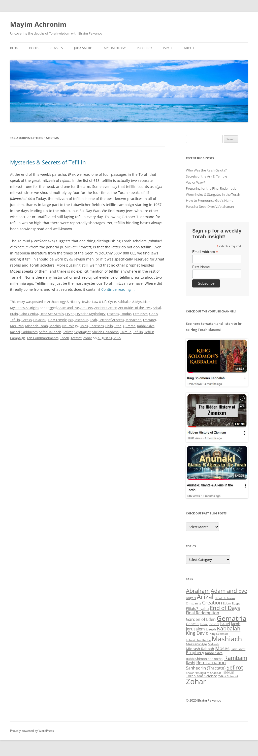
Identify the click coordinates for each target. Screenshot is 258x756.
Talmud (126, 332)
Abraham (198, 590)
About (189, 48)
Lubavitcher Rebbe (198, 640)
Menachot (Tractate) (140, 319)
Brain (14, 313)
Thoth (64, 338)
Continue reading (118, 289)
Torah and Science (201, 676)
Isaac (204, 624)
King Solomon (219, 633)
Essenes (113, 313)
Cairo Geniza (28, 313)
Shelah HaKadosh (105, 332)
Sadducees (29, 332)
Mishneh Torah (36, 326)
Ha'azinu (39, 319)
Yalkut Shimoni (228, 676)
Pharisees (96, 326)
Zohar (87, 338)
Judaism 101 (83, 48)
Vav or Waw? (195, 182)
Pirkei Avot (238, 649)
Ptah (117, 326)
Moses (222, 648)
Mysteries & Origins (24, 307)
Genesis (192, 624)
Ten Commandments (42, 338)
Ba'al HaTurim (225, 598)
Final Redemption (202, 613)
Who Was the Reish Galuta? (206, 170)
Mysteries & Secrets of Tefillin (48, 162)
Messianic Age (196, 644)
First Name (201, 267)
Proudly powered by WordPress (32, 731)
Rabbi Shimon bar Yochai (204, 658)
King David (197, 633)
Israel (168, 48)
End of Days (225, 608)
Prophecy (144, 48)
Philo (109, 326)
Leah (93, 319)
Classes (56, 48)
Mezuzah (17, 326)
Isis (70, 319)
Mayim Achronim (38, 24)
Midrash (213, 644)
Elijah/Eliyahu (197, 608)
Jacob (235, 623)
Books (34, 48)
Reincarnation (211, 662)
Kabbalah (228, 628)
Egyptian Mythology (90, 313)
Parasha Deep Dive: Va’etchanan (210, 206)
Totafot (76, 338)
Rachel (15, 332)
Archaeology (115, 48)
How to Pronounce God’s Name (209, 200)
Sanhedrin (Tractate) (205, 668)
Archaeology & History (64, 301)
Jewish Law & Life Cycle (99, 301)
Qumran (129, 326)
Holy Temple (57, 319)
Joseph (211, 629)
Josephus (81, 319)
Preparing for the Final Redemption (212, 188)
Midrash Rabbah (200, 648)
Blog (14, 48)
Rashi (190, 662)
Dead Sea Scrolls (52, 313)
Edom (227, 603)
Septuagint (82, 332)
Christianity (193, 603)
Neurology (70, 326)
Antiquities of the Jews (134, 307)
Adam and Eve (68, 307)
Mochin (55, 326)
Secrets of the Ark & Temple (206, 176)
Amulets (86, 307)
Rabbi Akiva (145, 326)
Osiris (84, 326)
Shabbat (215, 673)
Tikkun (228, 672)
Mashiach (227, 638)
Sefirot (68, 332)
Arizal (157, 307)
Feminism (140, 313)
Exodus (126, 313)
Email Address (205, 251)
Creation (212, 602)
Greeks (26, 319)
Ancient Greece (105, 307)
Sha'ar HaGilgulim (197, 673)
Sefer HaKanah (50, 332)
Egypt (69, 313)
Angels (191, 598)
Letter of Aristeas (111, 319)
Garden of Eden (201, 619)
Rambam (235, 657)
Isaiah (214, 623)
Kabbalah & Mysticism (133, 301)
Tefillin (138, 332)
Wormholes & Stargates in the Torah (213, 194)
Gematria (231, 618)
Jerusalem (195, 629)
